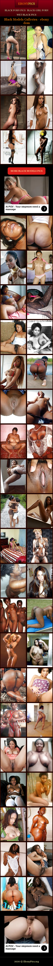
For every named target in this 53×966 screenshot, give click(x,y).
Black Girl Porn (37, 10)
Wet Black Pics (26, 14)
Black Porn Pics (15, 10)
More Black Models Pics (27, 171)
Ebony (26, 4)
